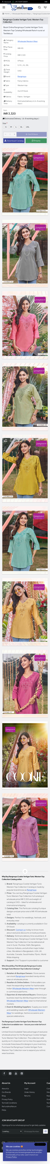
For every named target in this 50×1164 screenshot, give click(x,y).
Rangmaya (22, 76)
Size (4, 123)
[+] (14, 134)
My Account (29, 1083)
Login (26, 1089)
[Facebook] (4, 1073)
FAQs (4, 1110)
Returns (27, 1096)
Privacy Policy (11, 1157)
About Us (5, 1089)
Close (41, 1144)
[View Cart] (45, 7)
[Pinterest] (21, 1073)
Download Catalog (15, 141)
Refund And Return (9, 1106)
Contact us (21, 930)
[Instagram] (10, 1073)
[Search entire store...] (39, 7)
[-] (5, 134)
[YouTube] (15, 1073)
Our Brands (6, 1092)
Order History (29, 1092)
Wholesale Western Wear (21, 14)
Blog (4, 1096)
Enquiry (37, 140)
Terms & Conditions (9, 1103)
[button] (32, 134)
